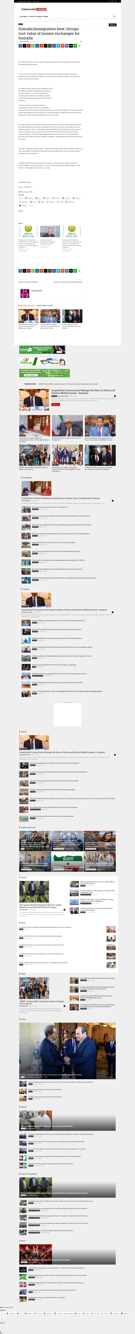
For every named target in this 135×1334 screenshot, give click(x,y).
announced (63, 134)
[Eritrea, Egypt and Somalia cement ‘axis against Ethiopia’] (23, 1091)
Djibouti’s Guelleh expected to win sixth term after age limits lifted (46, 1126)
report (32, 93)
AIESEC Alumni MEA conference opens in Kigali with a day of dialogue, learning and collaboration (35, 845)
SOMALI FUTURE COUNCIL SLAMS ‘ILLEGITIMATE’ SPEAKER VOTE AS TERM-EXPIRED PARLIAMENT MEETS (67, 691)
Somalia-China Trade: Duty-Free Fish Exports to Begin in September (54, 665)
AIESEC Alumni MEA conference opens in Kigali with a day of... (33, 468)
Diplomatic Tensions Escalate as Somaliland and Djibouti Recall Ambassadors (50, 1164)
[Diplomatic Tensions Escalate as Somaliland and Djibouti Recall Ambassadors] (23, 1165)
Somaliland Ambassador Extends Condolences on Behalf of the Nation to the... (41, 954)
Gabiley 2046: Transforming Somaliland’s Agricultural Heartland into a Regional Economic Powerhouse (58, 1223)
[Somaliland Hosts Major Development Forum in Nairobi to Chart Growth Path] (111, 947)
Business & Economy (37, 675)
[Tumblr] (54, 46)
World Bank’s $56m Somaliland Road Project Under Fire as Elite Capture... (54, 807)
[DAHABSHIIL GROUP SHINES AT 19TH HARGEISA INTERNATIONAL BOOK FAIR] (100, 861)
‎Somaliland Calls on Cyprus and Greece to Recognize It (58, 384)
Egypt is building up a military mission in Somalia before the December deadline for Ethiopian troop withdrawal (60, 1082)
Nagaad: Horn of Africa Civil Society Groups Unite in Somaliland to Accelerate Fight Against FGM (56, 1141)
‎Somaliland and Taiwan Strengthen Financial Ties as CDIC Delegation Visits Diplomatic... (66, 469)
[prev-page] (19, 332)
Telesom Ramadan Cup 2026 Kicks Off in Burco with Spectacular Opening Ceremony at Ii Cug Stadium (57, 1275)
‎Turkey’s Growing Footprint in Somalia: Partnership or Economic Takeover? (71, 326)
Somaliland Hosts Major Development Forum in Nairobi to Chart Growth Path (41, 945)
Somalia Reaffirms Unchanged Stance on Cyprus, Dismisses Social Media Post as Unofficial (49, 326)
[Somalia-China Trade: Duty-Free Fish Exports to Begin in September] (26, 667)
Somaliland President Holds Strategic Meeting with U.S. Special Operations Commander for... (97, 988)
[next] (111, 384)
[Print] (50, 46)
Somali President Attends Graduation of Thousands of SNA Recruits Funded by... (58, 682)
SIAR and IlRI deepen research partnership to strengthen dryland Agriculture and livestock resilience (57, 1208)
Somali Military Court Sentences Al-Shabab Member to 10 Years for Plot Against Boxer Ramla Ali (56, 1268)
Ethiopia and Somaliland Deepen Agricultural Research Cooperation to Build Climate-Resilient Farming (58, 1216)
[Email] (45, 46)
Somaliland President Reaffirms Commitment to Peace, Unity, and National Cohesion (34, 440)
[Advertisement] (83, 9)
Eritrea (22, 1077)
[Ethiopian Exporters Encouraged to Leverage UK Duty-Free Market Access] (74, 893)
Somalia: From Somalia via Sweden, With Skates (67, 282)
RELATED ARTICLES (27, 306)
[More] (79, 46)
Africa (21, 465)
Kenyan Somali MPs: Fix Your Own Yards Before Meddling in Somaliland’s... (41, 936)
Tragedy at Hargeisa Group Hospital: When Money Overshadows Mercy (52, 790)
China (34, 667)
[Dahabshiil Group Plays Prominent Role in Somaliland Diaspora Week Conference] (35, 861)
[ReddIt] (41, 46)
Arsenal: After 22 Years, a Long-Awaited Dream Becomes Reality (45, 1260)
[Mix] (62, 46)
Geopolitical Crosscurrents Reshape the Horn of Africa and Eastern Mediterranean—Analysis (28, 326)
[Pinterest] (29, 46)
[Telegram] (58, 46)
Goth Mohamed (24, 41)
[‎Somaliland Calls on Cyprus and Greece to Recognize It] (67, 425)
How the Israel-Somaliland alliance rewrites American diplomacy (52, 816)
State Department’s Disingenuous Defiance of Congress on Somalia (47, 241)
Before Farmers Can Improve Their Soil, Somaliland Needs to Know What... (56, 551)
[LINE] (75, 46)
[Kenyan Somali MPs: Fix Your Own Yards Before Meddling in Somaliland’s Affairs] (111, 938)
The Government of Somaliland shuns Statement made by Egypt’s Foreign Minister (52, 1290)
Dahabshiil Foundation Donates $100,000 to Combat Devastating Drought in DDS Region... (96, 900)
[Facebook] (109, 1)
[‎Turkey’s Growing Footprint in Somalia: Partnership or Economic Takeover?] (72, 316)
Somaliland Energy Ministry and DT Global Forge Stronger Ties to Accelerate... (57, 569)
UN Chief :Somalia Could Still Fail (28, 282)
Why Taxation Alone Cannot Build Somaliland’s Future (74, 867)
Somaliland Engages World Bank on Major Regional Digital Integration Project (50, 1230)
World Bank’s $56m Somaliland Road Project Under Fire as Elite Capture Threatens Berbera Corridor (99, 845)
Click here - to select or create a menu (34, 16)
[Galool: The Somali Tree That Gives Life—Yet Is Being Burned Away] (26, 545)
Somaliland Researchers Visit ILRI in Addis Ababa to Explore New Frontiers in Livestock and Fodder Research (60, 1201)
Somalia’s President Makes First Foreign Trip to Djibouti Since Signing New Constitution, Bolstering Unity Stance (60, 1134)
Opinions (21, 322)
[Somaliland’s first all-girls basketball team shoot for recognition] (23, 1299)
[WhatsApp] (33, 46)
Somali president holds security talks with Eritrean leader (45, 1097)
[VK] (67, 46)
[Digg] (71, 46)
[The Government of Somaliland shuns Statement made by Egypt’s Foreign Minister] (23, 1292)
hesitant (33, 129)
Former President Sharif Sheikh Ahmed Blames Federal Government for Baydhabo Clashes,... (62, 647)
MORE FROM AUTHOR (45, 306)
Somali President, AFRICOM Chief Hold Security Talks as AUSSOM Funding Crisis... (96, 997)
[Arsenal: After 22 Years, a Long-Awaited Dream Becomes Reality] (67, 1254)
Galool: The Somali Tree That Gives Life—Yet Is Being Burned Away (53, 542)
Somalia (25, 21)
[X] (115, 1)
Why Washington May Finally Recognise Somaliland (97, 978)
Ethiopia (22, 901)
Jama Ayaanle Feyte (63, 396)
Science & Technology (34, 1210)
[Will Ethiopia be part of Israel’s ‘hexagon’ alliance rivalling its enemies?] (74, 910)
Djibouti (23, 1128)
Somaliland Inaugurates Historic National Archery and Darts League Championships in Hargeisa (56, 1283)
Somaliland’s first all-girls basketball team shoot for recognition (46, 1297)
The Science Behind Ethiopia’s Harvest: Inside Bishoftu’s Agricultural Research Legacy (40, 906)
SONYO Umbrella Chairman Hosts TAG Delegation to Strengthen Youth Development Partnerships (64, 578)
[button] (114, 17)
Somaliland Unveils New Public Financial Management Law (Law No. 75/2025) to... (59, 560)
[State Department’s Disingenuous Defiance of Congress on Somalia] (50, 231)
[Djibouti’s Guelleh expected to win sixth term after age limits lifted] (67, 1120)
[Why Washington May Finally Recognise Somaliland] (74, 980)
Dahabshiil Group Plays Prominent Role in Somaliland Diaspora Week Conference (34, 865)
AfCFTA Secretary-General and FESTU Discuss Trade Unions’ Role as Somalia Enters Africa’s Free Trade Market (67, 844)
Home (20, 21)
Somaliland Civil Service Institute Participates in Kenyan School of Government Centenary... (45, 927)
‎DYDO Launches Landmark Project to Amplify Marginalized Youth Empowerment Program (62, 525)
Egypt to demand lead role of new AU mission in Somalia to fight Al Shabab (51, 1075)
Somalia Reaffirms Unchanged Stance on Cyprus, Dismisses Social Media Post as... (99, 439)
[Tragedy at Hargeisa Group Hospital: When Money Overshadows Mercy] (23, 792)
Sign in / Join (36, 1)
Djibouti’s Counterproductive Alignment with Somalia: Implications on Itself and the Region (54, 1156)
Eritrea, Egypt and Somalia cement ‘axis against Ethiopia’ (44, 1089)
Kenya (21, 929)
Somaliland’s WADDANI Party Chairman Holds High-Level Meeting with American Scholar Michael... (97, 1005)
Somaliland (22, 435)
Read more (56, 404)
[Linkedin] (37, 46)
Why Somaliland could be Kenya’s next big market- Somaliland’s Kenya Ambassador (43, 962)
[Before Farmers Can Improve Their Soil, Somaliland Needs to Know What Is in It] (26, 553)
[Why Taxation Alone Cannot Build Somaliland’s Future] (67, 861)
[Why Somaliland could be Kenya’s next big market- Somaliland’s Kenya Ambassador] (111, 965)
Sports (30, 1292)
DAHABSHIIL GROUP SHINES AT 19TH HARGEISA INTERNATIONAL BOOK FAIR (99, 865)
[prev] (108, 384)
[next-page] (22, 332)
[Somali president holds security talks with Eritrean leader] (23, 1098)
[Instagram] (112, 1)
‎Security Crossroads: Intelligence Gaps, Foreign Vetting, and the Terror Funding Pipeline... (61, 534)
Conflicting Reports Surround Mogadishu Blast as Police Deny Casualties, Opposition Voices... (62, 656)
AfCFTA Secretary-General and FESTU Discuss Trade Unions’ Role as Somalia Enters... (59, 674)
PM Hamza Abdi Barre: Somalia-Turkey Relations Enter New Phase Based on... (57, 638)
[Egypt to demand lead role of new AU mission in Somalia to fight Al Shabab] (67, 1051)
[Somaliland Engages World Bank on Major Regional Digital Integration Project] (23, 1232)
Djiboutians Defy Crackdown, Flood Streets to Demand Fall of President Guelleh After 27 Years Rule (57, 1149)
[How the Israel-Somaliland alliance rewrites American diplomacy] (23, 818)
